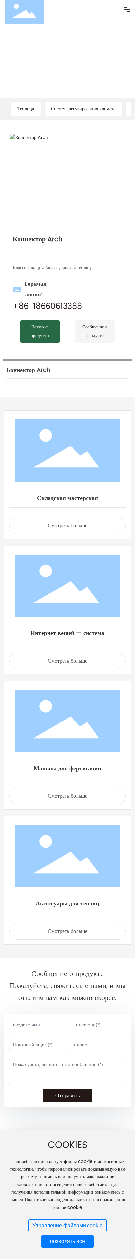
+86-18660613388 (47, 306)
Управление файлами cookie (67, 1225)
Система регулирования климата (83, 109)
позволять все (67, 1241)
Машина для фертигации (67, 768)
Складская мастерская (67, 498)
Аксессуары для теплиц (67, 903)
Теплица (25, 109)
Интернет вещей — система (67, 633)
